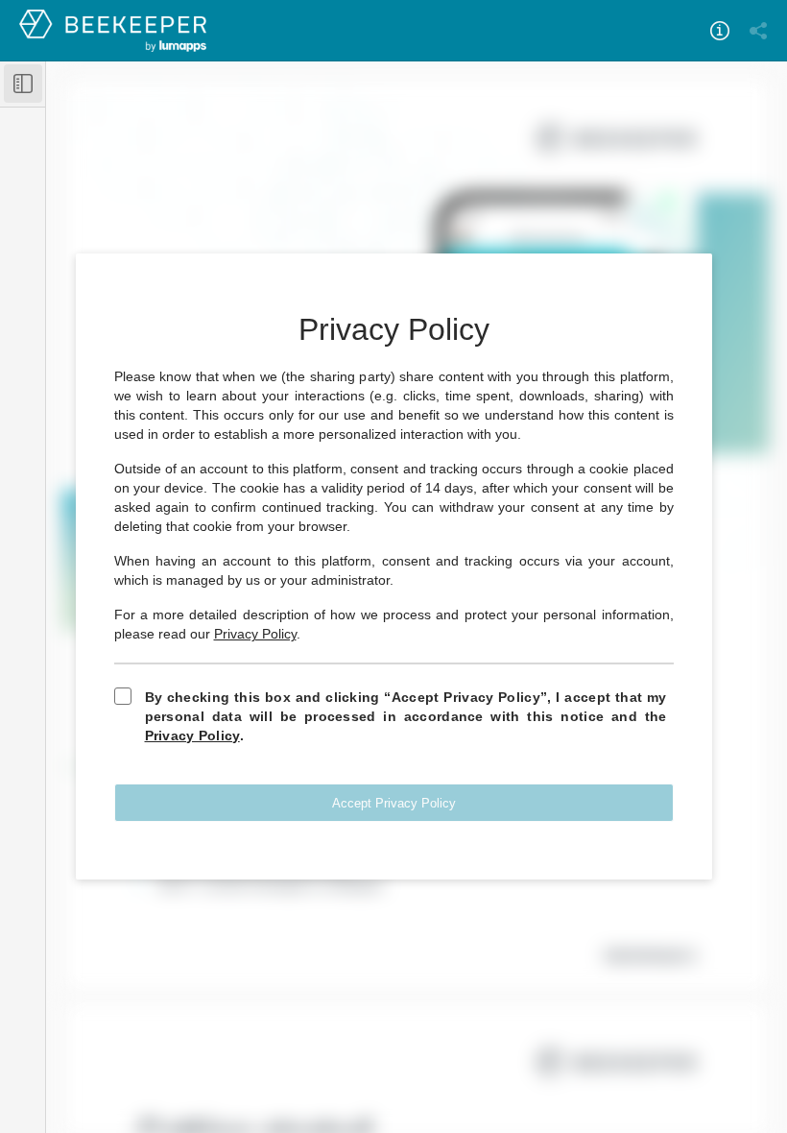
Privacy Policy (255, 633)
